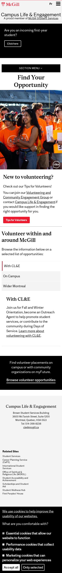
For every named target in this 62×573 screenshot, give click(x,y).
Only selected (33, 567)
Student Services (11, 456)
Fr (50, 3)
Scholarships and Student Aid (15, 485)
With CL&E (12, 266)
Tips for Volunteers (16, 220)
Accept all (11, 567)
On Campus (11, 276)
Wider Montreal (14, 286)
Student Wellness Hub (13, 490)
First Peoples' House (12, 493)
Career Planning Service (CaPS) (14, 461)
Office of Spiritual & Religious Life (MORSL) (14, 473)
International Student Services (13, 467)
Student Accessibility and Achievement (15, 479)
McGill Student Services (43, 18)
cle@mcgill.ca (31, 427)
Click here (12, 43)
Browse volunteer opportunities (31, 380)
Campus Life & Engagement (31, 14)
